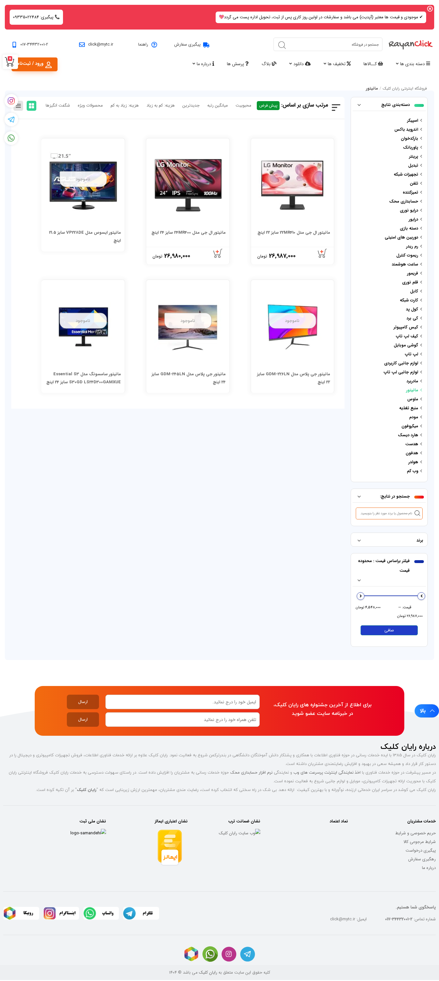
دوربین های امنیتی (401, 237)
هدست (411, 444)
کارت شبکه (409, 300)
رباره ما (428, 867)
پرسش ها (236, 63)
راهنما (143, 44)
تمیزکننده (410, 192)
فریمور (412, 273)
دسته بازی (409, 228)
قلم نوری (410, 282)
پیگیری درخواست (421, 850)
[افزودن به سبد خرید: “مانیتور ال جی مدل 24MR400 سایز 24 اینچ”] (218, 253)
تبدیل (413, 165)
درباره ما (204, 63)
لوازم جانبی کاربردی (401, 363)
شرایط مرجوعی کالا (419, 841)
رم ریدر (412, 246)
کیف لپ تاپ (407, 336)
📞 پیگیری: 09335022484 (36, 17)
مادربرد (412, 381)
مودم (413, 417)
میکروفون (409, 426)
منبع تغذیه (408, 408)
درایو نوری (409, 210)
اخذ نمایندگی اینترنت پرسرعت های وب (327, 772)
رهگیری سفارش (422, 859)
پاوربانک (410, 147)
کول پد (412, 309)
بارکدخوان (409, 138)
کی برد (412, 318)
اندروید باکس (406, 129)
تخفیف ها (337, 63)
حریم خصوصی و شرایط (415, 833)
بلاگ (267, 63)
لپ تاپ (411, 354)
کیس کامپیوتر (406, 327)
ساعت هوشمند (405, 264)
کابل (414, 291)
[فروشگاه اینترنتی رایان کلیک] (411, 44)
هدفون (412, 453)
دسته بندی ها (413, 63)
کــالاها (370, 63)
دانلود (299, 63)
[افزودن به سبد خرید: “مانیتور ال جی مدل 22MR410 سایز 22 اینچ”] (322, 253)
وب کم (412, 471)
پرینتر (413, 156)
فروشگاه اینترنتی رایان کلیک (405, 88)
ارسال (83, 702)
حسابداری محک (403, 201)
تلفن (414, 183)
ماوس (412, 399)
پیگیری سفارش (187, 44)
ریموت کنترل (407, 255)
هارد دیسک (408, 435)
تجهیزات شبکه (406, 174)
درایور (413, 219)
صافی (389, 630)
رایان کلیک (208, 972)
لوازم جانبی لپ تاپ (401, 372)
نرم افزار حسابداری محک (251, 772)
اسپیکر (412, 120)
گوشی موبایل (406, 345)
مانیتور (412, 390)
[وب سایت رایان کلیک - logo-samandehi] (88, 833)
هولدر (413, 462)
